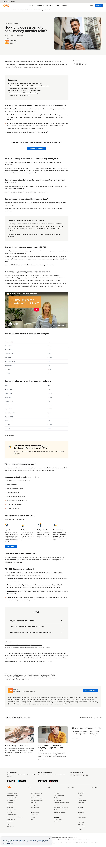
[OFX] (6, 5)
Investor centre (81, 810)
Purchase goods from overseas (61, 809)
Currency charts (34, 805)
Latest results (81, 812)
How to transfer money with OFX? (19, 95)
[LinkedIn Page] (74, 775)
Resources (64, 5)
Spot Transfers (10, 805)
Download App (10, 826)
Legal (79, 797)
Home (6, 10)
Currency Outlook (35, 814)
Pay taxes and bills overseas (61, 807)
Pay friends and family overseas (61, 802)
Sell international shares (59, 812)
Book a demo (94, 787)
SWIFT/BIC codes (35, 807)
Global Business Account (12, 795)
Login (29, 787)
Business (6, 1)
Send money (57, 797)
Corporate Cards (11, 800)
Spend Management (12, 814)
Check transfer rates (59, 795)
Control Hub (9, 812)
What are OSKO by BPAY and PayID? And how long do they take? (29, 86)
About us (80, 795)
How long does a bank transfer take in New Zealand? (25, 83)
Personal (13, 1)
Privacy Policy (81, 802)
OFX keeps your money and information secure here (35, 661)
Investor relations (82, 817)
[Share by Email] (86, 64)
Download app (57, 800)
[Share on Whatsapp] (83, 64)
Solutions (39, 5)
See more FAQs (9, 435)
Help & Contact (70, 787)
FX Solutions (10, 802)
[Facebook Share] (74, 64)
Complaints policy (82, 800)
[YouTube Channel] (84, 775)
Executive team (81, 826)
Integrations (9, 821)
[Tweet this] (80, 64)
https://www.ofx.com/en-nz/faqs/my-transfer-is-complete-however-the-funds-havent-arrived (27, 647)
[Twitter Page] (77, 775)
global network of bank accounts (40, 251)
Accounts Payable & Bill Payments (15, 817)
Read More (7, 755)
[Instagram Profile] (87, 775)
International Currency (18, 10)
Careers (79, 829)
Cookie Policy (9, 843)
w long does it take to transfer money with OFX (25, 90)
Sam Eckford (13, 40)
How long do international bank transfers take (23, 88)
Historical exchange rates (36, 800)
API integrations (58, 819)
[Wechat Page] (80, 775)
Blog (10, 10)
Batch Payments (11, 819)
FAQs (49, 787)
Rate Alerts (33, 802)
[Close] (49, 838)
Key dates (80, 814)
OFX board (80, 824)
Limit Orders (10, 807)
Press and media (58, 821)
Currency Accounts (11, 809)
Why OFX (48, 5)
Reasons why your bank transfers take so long (23, 93)
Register (98, 5)
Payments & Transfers (12, 797)
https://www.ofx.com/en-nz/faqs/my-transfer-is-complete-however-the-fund (23, 645)
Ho (10, 90)
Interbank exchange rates (37, 797)
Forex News (33, 817)
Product (31, 5)
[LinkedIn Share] (77, 64)
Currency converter (35, 795)
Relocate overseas (58, 805)
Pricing (57, 5)
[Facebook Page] (71, 775)
